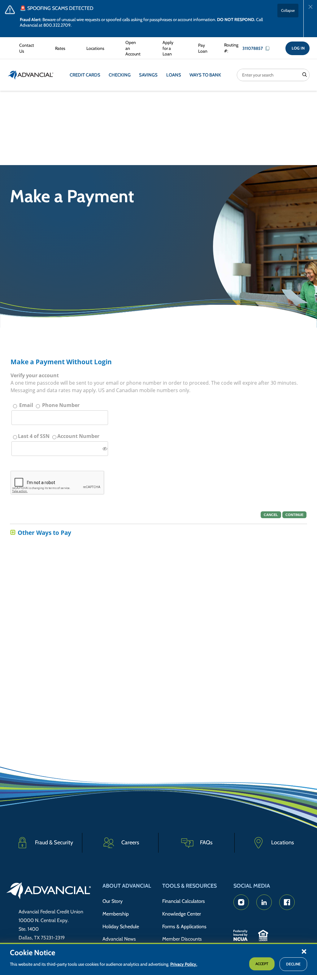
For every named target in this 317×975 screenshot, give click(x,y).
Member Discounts (182, 939)
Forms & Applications (184, 926)
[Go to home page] (48, 891)
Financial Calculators (183, 901)
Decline (293, 964)
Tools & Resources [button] (189, 885)
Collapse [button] (288, 10)
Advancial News (119, 939)
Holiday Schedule (120, 926)
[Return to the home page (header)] (30, 75)
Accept (261, 963)
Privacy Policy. (183, 964)
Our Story (112, 901)
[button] (304, 951)
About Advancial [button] (126, 885)
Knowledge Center (181, 914)
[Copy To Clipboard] (268, 48)
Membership (115, 914)
